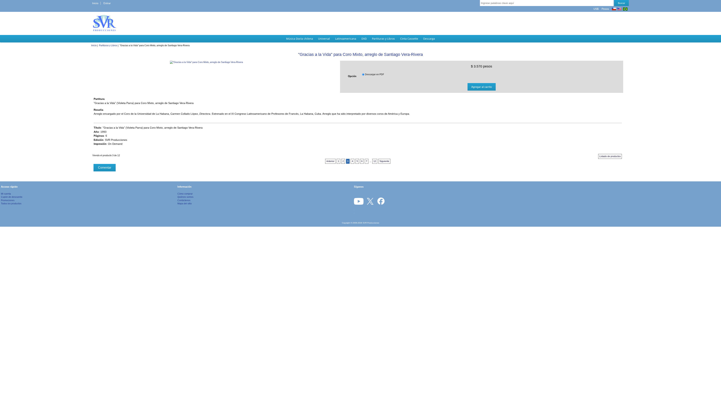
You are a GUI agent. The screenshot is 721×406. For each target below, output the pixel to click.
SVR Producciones (371, 223)
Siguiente (384, 161)
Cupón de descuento (11, 197)
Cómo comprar (185, 193)
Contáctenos (183, 200)
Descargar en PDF (374, 74)
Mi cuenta (6, 193)
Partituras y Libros (383, 38)
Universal (324, 38)
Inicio (95, 3)
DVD (364, 38)
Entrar (107, 3)
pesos (605, 8)
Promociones (7, 200)
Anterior (330, 161)
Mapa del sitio (184, 203)
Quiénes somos (185, 197)
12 (374, 161)
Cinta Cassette (409, 38)
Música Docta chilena (299, 38)
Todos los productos (11, 203)
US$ (596, 8)
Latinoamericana (345, 38)
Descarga (429, 38)
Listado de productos (610, 156)
